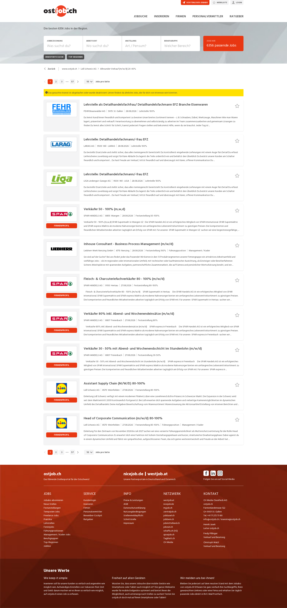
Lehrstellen (49, 523)
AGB (126, 504)
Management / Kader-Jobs (57, 534)
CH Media (168, 542)
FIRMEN (181, 16)
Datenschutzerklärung (134, 508)
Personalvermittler (93, 512)
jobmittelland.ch (171, 523)
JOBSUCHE (140, 16)
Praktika (48, 519)
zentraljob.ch (169, 512)
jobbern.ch (168, 519)
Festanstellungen (52, 508)
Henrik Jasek (209, 524)
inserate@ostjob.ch (230, 519)
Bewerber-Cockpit (93, 515)
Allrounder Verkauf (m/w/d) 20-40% (118, 68)
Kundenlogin (90, 500)
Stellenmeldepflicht (133, 515)
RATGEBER (236, 16)
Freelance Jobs (51, 515)
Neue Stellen (50, 504)
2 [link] (55, 81)
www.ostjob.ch (69, 68)
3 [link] (61, 81)
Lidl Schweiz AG (88, 68)
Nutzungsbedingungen (135, 512)
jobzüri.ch (168, 527)
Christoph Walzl (211, 542)
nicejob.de (133, 474)
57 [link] (72, 81)
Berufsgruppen (51, 538)
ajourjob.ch (168, 534)
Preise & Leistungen (133, 500)
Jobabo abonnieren (53, 500)
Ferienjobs (49, 527)
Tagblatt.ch (169, 538)
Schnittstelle (130, 519)
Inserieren (88, 504)
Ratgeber (88, 519)
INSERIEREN (161, 16)
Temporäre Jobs (52, 512)
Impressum (129, 523)
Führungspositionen (53, 531)
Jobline (47, 546)
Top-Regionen (51, 542)
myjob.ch (167, 508)
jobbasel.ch (169, 515)
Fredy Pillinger (210, 533)
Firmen (87, 508)
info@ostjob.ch (211, 519)
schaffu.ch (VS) (170, 531)
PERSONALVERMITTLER (207, 16)
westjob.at (157, 474)
